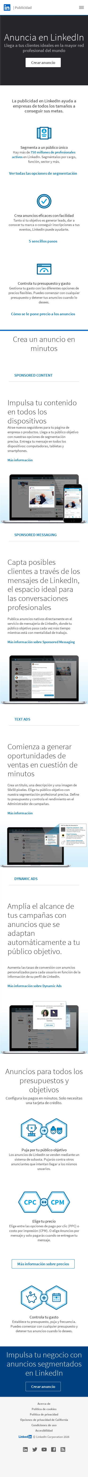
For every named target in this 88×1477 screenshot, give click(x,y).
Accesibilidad (44, 1430)
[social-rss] (63, 1449)
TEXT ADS (22, 719)
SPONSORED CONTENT (33, 375)
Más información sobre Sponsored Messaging (41, 642)
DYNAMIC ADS (26, 878)
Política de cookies (44, 1409)
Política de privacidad (44, 1414)
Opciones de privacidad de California (44, 1420)
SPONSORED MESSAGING (35, 534)
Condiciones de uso (44, 1425)
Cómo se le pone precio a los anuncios (43, 313)
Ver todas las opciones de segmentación (43, 173)
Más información (20, 460)
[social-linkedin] (25, 1449)
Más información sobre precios (43, 1263)
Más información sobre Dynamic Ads (34, 986)
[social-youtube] (44, 1449)
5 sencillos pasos (43, 241)
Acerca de (44, 1404)
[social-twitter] (34, 1449)
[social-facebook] (53, 1449)
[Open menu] (81, 7)
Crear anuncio (43, 62)
